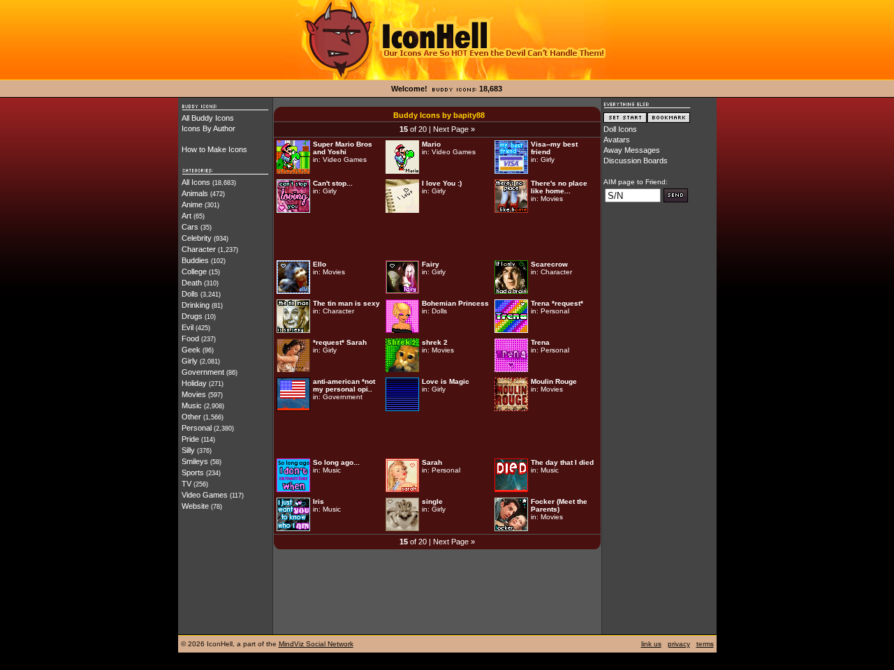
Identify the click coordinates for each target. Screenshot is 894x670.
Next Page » (454, 129)
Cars (190, 227)
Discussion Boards (635, 160)
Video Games (205, 495)
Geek (191, 349)
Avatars (616, 139)
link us (651, 644)
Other (191, 416)
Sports (193, 472)
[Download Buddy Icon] (293, 171)
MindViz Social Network (316, 644)
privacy (679, 644)
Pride (190, 439)
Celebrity (197, 238)
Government (203, 372)
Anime (192, 204)
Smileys (195, 461)
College (194, 271)
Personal (197, 428)
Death (192, 282)
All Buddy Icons (208, 118)
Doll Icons (620, 129)
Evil (187, 327)
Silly (188, 450)
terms (705, 644)
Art (186, 215)
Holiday (194, 383)
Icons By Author (208, 128)
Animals (195, 193)
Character (199, 249)
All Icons (196, 182)
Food (190, 338)
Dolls (190, 294)
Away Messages (631, 150)
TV (186, 483)
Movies (194, 394)
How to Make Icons (214, 149)
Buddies (195, 260)
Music (192, 405)
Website (195, 506)
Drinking (196, 305)
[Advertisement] (437, 237)
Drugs (192, 316)
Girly (190, 361)
